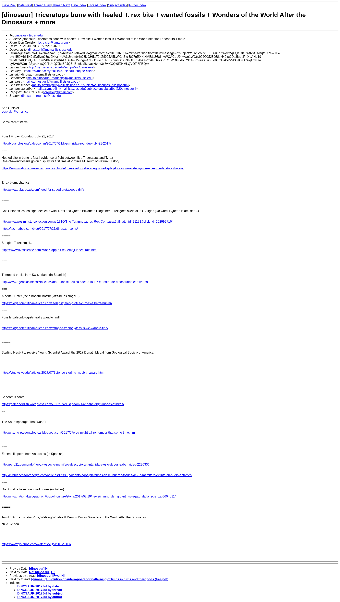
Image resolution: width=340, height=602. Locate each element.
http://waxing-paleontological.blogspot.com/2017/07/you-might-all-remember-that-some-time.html (69, 432)
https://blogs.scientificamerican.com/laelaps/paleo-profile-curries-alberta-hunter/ (57, 303)
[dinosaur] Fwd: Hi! (51, 575)
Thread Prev (42, 5)
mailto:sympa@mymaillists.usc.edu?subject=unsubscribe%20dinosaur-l (86, 88)
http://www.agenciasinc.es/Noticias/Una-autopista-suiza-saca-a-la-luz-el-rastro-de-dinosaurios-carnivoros (75, 282)
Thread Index (97, 5)
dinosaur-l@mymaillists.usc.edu (50, 49)
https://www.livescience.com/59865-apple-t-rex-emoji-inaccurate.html (49, 250)
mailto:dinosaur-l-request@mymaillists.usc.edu (59, 78)
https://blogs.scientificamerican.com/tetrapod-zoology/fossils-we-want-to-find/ (55, 328)
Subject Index (117, 5)
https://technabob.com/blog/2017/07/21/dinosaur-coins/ (40, 228)
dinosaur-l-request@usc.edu (41, 95)
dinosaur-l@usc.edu (29, 35)
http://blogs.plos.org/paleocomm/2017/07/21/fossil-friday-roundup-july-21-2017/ (56, 143)
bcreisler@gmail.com (53, 42)
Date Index (78, 5)
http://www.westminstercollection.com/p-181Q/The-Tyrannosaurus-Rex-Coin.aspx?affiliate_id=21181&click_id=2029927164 (88, 221)
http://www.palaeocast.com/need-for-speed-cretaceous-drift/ (43, 189)
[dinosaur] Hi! (39, 568)
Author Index (137, 5)
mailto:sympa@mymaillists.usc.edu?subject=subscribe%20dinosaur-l (80, 85)
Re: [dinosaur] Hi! (42, 572)
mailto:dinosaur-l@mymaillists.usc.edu (51, 81)
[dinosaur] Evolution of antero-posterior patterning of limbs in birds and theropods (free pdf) (99, 579)
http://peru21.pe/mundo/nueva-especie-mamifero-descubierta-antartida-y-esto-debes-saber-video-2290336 (76, 464)
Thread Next (61, 5)
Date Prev (9, 5)
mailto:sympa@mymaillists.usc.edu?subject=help (59, 71)
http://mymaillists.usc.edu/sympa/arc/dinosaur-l (61, 67)
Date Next (25, 5)
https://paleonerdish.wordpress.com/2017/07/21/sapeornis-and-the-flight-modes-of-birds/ (63, 404)
